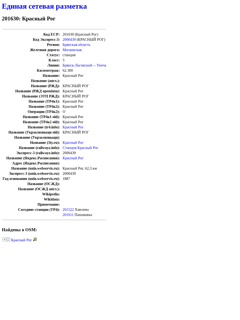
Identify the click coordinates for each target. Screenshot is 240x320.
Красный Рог (73, 127)
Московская (72, 50)
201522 (68, 210)
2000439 (69, 39)
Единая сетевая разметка (44, 6)
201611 (68, 215)
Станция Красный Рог (80, 148)
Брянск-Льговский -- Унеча (84, 65)
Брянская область (76, 45)
